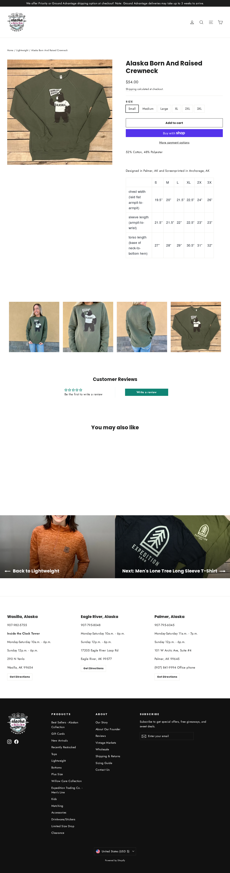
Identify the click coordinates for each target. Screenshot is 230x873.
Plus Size (57, 774)
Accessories (58, 812)
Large (164, 108)
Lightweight (22, 50)
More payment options (174, 142)
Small (132, 108)
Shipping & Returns (108, 756)
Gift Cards (58, 734)
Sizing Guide (104, 763)
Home (10, 50)
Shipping (131, 89)
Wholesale (102, 749)
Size (129, 101)
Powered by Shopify (115, 860)
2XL (187, 108)
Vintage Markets (106, 743)
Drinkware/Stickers (63, 819)
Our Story (102, 722)
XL (176, 108)
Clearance (57, 833)
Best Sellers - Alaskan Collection (64, 724)
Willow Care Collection (66, 781)
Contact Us (102, 770)
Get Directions (20, 677)
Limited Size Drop (62, 826)
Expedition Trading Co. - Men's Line (66, 790)
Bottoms (56, 767)
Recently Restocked (63, 747)
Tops (54, 754)
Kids (54, 799)
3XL (199, 108)
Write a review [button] (147, 392)
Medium (148, 108)
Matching (57, 806)
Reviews (101, 736)
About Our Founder (108, 729)
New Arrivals (59, 740)
